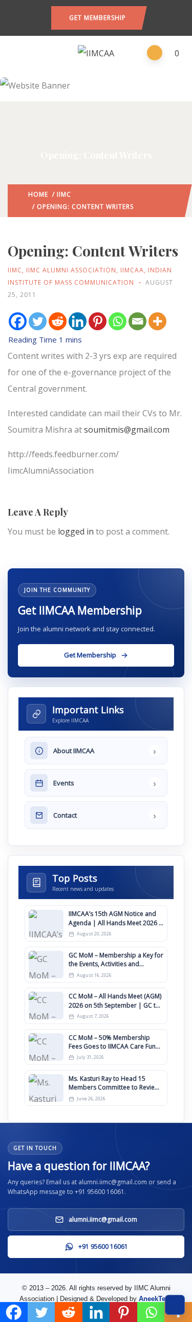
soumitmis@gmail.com (126, 429)
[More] (157, 321)
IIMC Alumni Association (71, 270)
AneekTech (156, 1299)
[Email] (137, 321)
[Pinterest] (97, 321)
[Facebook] (18, 321)
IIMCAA (132, 270)
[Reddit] (58, 321)
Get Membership (97, 17)
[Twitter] (38, 321)
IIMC (64, 194)
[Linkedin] (78, 321)
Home (38, 194)
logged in (76, 531)
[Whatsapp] (117, 321)
